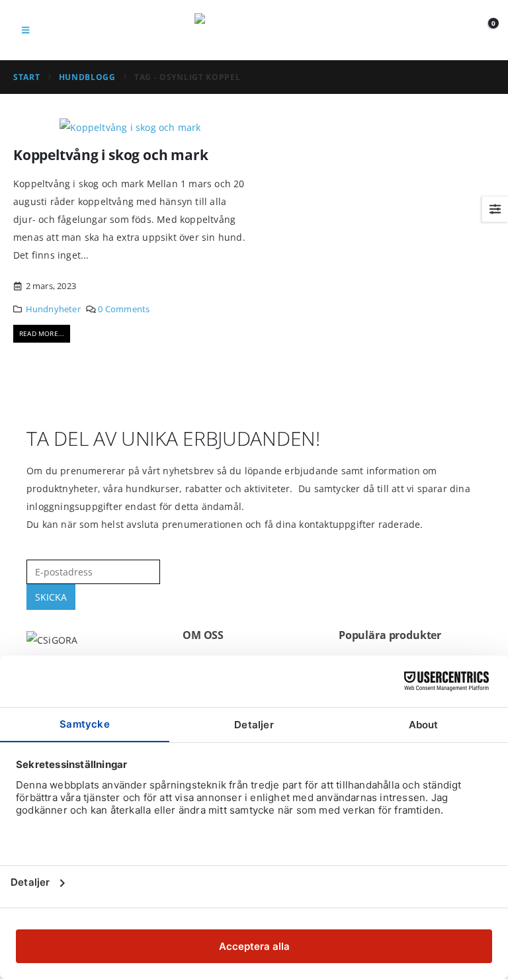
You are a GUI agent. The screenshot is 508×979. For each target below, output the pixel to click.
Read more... (41, 333)
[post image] (130, 126)
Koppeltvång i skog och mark (110, 155)
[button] (25, 30)
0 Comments (123, 309)
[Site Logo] (254, 30)
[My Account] (454, 30)
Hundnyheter (53, 309)
